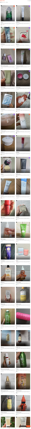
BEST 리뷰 (1, 2)
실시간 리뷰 (4, 2)
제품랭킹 (7, 2)
